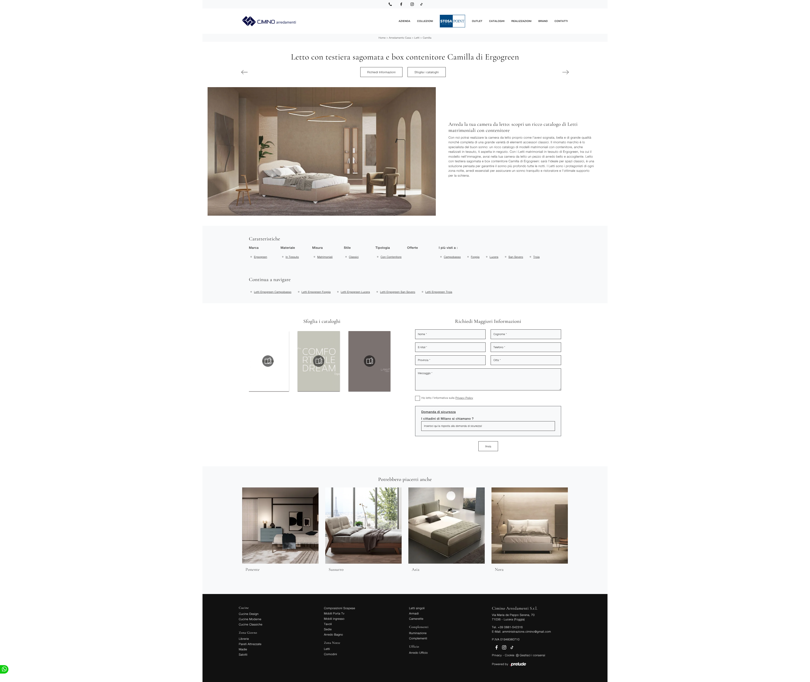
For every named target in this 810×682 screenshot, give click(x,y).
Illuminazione (418, 633)
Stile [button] (347, 248)
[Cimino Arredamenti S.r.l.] (317, 21)
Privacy (497, 655)
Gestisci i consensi (532, 655)
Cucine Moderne (250, 619)
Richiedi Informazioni (381, 72)
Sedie (328, 629)
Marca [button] (254, 248)
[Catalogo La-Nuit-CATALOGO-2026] (319, 361)
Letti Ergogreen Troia (438, 292)
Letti (417, 37)
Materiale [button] (288, 248)
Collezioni (425, 21)
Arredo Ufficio (418, 652)
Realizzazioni (521, 21)
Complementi (418, 638)
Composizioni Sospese (339, 608)
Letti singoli (417, 608)
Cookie (509, 655)
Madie (243, 649)
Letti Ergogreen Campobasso (272, 292)
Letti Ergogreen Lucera (355, 292)
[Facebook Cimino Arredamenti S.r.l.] (401, 4)
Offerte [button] (412, 248)
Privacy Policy (464, 397)
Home (382, 37)
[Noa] (266, 72)
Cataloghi (497, 21)
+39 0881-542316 (510, 627)
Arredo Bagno (333, 634)
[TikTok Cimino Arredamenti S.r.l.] (421, 4)
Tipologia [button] (382, 248)
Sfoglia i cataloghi (426, 72)
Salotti (243, 654)
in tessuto (292, 256)
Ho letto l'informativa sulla (447, 397)
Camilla (427, 37)
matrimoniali (325, 256)
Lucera (494, 256)
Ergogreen (260, 256)
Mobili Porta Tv (334, 613)
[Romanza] (543, 72)
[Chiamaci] (390, 4)
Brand (543, 21)
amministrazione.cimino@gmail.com (526, 631)
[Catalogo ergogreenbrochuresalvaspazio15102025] (369, 361)
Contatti (561, 21)
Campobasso (452, 256)
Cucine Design (249, 614)
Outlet (477, 21)
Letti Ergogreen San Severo (397, 292)
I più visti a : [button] (448, 248)
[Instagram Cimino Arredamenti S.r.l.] (412, 4)
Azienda (404, 21)
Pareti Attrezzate (250, 644)
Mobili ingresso (334, 618)
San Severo (516, 256)
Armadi (414, 613)
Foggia (475, 256)
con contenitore (391, 256)
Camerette (416, 618)
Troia (536, 256)
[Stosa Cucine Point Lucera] (452, 21)
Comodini (330, 654)
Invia (488, 446)
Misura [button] (317, 248)
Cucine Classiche (250, 624)
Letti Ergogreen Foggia (316, 292)
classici (354, 256)
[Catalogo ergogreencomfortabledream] (268, 361)
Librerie (244, 638)
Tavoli (328, 624)
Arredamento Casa (400, 37)
